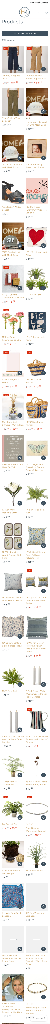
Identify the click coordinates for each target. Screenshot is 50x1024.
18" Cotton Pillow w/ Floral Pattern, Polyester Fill (36, 555)
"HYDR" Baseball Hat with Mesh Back (12, 166)
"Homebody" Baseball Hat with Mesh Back (36, 123)
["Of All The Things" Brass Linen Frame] (37, 148)
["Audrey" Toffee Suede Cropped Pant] (37, 59)
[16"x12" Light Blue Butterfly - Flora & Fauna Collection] (37, 448)
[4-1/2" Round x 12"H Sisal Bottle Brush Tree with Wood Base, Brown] (37, 939)
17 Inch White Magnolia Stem (9, 511)
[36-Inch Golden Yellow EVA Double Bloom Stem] (13, 939)
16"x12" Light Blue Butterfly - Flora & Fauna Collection (35, 467)
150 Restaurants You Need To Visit (12, 466)
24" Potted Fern (10, 824)
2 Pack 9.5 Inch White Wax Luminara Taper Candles (13, 739)
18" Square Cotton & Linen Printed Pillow (12, 599)
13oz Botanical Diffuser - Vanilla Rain (13, 423)
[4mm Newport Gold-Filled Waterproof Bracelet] (37, 987)
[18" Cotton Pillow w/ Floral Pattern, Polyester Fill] (37, 536)
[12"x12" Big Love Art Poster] (37, 321)
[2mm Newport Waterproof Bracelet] (37, 808)
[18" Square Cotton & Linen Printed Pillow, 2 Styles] (37, 581)
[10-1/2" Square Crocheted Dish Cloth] (13, 279)
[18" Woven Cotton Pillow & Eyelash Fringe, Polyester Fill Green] (37, 627)
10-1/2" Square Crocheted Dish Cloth (13, 296)
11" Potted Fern (33, 294)
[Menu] (3, 12)
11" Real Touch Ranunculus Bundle (11, 338)
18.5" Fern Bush (9, 691)
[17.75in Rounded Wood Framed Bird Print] (13, 536)
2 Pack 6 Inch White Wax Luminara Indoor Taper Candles (36, 694)
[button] (39, 12)
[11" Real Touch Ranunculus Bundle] (13, 321)
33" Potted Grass (34, 870)
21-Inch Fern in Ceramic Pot (9, 783)
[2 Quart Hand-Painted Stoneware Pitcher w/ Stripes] (37, 720)
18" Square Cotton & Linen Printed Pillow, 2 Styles (37, 600)
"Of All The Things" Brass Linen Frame (35, 166)
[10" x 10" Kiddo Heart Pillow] (37, 236)
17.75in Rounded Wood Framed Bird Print (11, 555)
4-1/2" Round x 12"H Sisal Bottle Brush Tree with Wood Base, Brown (36, 959)
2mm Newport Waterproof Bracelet (36, 829)
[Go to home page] (24, 12)
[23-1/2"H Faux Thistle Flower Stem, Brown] (37, 765)
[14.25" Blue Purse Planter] (37, 406)
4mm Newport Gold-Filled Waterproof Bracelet (36, 1010)
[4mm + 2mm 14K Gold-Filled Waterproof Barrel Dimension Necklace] (13, 987)
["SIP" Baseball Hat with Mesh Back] (13, 236)
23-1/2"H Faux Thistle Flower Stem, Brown (36, 783)
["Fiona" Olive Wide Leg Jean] (13, 102)
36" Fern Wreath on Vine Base (35, 914)
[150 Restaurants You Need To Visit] (13, 448)
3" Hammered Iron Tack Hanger (11, 872)
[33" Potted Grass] (37, 854)
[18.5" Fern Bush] (13, 675)
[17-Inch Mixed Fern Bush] (37, 494)
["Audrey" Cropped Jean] (13, 59)
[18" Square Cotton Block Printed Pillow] (13, 627)
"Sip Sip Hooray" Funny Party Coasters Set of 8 (37, 210)
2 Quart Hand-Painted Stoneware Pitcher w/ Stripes (37, 739)
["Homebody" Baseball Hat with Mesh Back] (37, 102)
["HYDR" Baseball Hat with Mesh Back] (13, 148)
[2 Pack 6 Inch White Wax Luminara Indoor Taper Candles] (37, 675)
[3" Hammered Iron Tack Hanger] (13, 854)
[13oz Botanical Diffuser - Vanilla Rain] (13, 406)
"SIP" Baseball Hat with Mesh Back (11, 253)
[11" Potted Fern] (37, 279)
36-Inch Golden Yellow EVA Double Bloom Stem (11, 958)
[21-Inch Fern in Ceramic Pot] (13, 765)
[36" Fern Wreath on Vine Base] (37, 897)
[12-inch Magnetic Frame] (13, 363)
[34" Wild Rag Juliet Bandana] (13, 897)
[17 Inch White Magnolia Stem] (13, 494)
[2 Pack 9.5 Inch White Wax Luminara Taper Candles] (13, 720)
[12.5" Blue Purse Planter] (37, 363)
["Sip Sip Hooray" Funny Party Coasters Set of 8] (37, 191)
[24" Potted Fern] (13, 808)
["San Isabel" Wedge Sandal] (13, 191)
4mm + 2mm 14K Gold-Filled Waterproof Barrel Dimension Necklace (12, 1008)
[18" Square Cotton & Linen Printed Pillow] (13, 581)
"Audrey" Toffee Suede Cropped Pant (36, 77)
